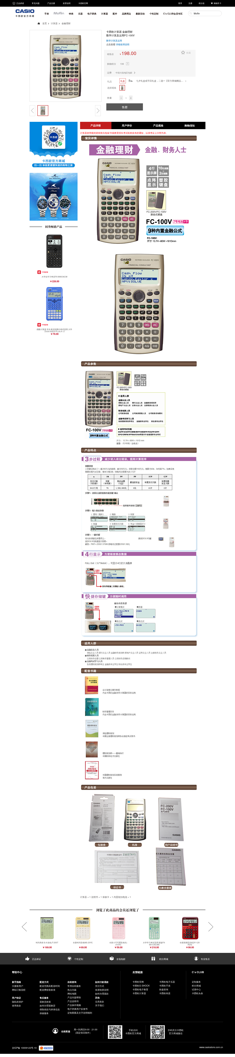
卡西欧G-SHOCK (141, 985)
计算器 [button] (104, 13)
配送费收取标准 (47, 989)
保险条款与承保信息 (50, 1009)
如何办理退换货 (47, 1005)
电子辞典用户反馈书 (77, 1008)
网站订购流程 (18, 989)
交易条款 (99, 1001)
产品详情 (95, 125)
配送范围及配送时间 (50, 985)
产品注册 (51, 3)
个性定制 (78, 959)
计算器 (54, 23)
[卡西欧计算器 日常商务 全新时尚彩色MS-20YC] (82, 928)
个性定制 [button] (153, 13)
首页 (44, 23)
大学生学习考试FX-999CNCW (54, 277)
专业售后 (205, 959)
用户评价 (127, 125)
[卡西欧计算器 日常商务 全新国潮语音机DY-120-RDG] (189, 928)
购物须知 (189, 125)
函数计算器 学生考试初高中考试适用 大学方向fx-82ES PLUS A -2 (54, 330)
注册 (190, 3)
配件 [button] (115, 13)
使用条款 (16, 1005)
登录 (180, 3)
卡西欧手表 (164, 985)
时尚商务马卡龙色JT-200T (47, 942)
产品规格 (158, 125)
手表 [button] (46, 13)
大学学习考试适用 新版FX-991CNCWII (154, 943)
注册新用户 (17, 985)
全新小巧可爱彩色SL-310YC (118, 943)
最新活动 (140, 13)
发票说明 (66, 3)
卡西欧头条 (197, 993)
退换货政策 (45, 1001)
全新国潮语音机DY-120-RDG (190, 943)
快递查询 (163, 989)
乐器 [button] (80, 13)
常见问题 (35, 3)
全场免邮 (120, 959)
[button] (59, 14)
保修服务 (44, 1013)
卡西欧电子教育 (140, 989)
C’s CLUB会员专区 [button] (173, 13)
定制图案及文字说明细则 (79, 1012)
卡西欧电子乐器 (167, 981)
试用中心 (196, 989)
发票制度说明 (102, 989)
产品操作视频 (74, 1005)
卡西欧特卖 (164, 993)
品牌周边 (126, 13)
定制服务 (196, 981)
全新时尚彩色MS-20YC (83, 942)
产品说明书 (73, 1001)
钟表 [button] (71, 13)
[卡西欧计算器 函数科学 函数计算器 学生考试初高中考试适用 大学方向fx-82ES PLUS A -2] (54, 303)
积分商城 (163, 959)
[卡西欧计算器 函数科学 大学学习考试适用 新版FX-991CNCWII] (154, 928)
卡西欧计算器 (139, 993)
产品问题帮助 (74, 997)
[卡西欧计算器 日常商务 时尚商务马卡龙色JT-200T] (47, 928)
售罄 (125, 107)
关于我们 (99, 1005)
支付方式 (99, 985)
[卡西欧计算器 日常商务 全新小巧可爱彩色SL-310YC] (118, 928)
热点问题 (71, 989)
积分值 (201, 3)
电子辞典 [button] (91, 13)
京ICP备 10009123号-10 (24, 1047)
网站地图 (71, 993)
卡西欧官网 (83, 3)
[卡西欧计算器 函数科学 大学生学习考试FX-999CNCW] (54, 251)
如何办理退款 (102, 993)
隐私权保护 (17, 1001)
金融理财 (66, 23)
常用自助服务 (74, 985)
